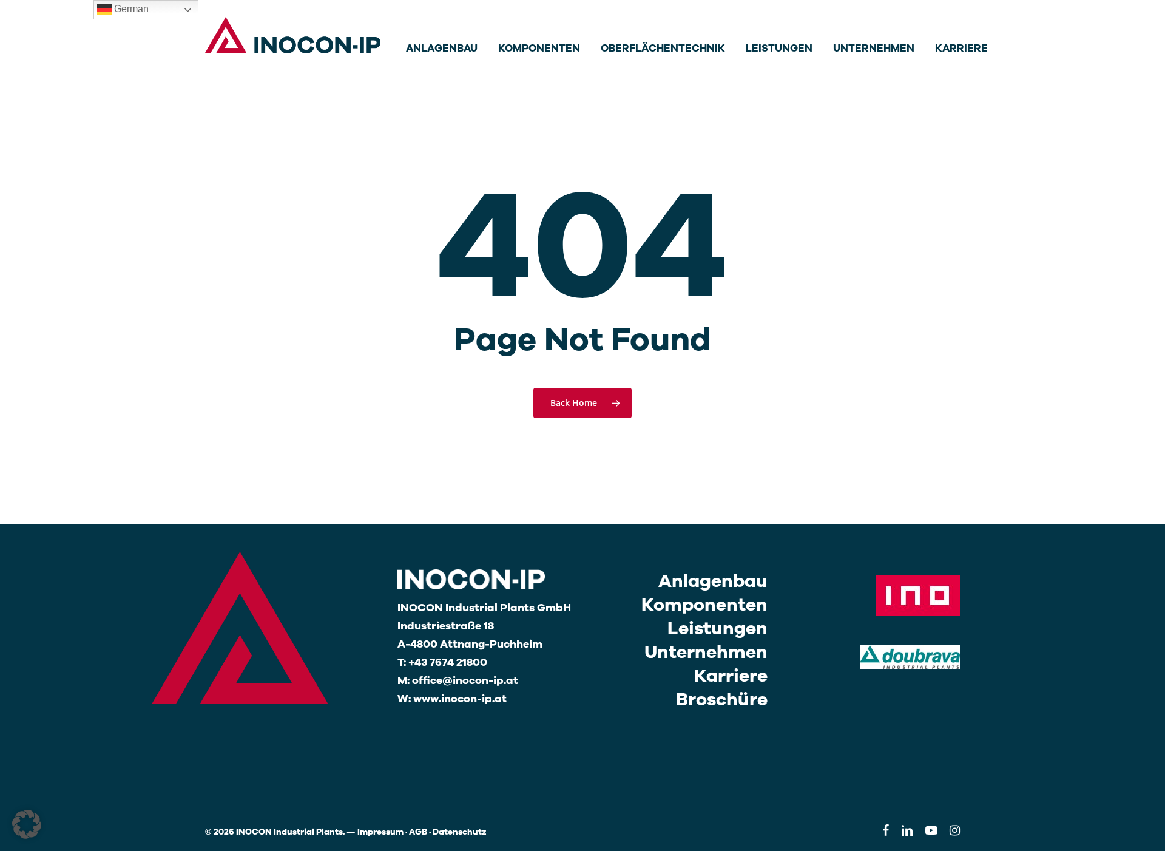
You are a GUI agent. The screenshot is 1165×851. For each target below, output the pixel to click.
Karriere (731, 675)
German (130, 9)
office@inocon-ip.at (465, 680)
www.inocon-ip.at (460, 698)
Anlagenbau (713, 581)
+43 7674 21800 (447, 662)
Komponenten (704, 604)
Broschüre (722, 699)
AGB (418, 832)
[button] (26, 824)
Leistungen (717, 628)
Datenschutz (460, 832)
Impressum (380, 832)
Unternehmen (706, 652)
